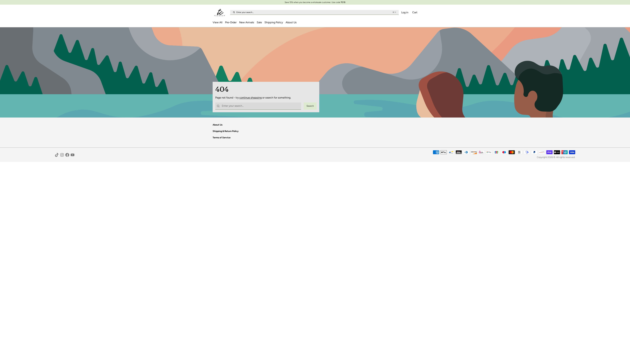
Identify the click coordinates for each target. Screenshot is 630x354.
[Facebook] (67, 155)
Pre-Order (231, 22)
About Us (291, 22)
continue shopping (250, 97)
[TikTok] (57, 155)
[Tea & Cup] (221, 12)
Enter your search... (316, 12)
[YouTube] (72, 155)
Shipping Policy (273, 22)
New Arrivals (246, 22)
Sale (259, 22)
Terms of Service (222, 137)
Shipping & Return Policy (226, 131)
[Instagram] (62, 155)
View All (217, 22)
